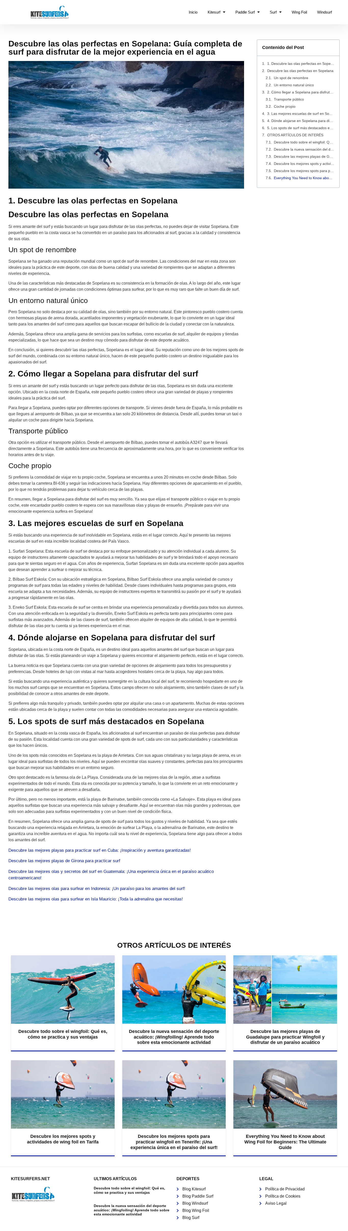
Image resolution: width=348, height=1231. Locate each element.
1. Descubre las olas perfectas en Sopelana (300, 64)
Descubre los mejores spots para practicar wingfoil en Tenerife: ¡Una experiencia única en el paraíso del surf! (304, 171)
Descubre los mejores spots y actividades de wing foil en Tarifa (304, 164)
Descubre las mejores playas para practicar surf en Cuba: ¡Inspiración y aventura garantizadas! (99, 850)
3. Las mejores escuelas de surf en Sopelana (300, 114)
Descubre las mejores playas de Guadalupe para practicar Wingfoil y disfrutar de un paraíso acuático (304, 156)
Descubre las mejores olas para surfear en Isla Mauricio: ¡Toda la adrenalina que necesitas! (95, 899)
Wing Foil (299, 12)
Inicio (193, 12)
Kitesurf (214, 12)
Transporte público (289, 99)
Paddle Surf (245, 12)
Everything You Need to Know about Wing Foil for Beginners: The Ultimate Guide (304, 178)
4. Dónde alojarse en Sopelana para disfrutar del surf (300, 121)
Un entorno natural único (294, 85)
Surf (273, 12)
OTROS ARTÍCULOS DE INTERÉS (295, 135)
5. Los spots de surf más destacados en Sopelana (300, 128)
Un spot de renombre (291, 78)
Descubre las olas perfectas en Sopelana (300, 71)
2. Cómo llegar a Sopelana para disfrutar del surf (300, 92)
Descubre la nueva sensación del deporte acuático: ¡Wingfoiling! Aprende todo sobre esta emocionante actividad (304, 149)
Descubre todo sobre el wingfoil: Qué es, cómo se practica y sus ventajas (304, 142)
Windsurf (324, 12)
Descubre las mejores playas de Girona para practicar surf (64, 860)
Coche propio (285, 106)
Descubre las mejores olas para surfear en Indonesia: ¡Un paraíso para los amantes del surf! (96, 888)
